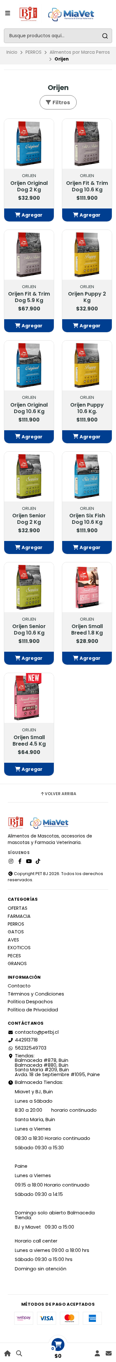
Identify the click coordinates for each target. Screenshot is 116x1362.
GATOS (16, 931)
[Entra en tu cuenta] (97, 1353)
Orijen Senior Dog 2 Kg (29, 518)
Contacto (19, 986)
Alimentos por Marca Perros (80, 52)
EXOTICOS (19, 947)
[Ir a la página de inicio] (7, 1353)
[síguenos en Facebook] (20, 861)
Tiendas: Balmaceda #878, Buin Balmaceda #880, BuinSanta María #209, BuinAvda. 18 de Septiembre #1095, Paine (57, 1065)
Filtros (61, 102)
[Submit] (105, 35)
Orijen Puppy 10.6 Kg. (87, 408)
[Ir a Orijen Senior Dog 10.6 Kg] (29, 587)
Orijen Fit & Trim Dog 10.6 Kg (87, 186)
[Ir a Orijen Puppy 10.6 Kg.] (87, 365)
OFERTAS (17, 908)
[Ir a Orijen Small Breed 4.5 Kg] (29, 698)
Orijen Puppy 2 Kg (87, 297)
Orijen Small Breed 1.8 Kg (87, 629)
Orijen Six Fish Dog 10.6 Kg (87, 518)
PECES (14, 955)
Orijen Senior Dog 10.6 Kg (29, 629)
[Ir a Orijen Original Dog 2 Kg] (29, 144)
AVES (13, 940)
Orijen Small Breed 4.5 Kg (29, 740)
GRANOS (17, 963)
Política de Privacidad (33, 1009)
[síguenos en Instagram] (11, 861)
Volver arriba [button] (60, 794)
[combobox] (58, 35)
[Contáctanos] (108, 1353)
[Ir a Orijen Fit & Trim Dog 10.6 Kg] (87, 144)
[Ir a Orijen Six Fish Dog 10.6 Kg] (87, 476)
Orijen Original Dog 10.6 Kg (29, 408)
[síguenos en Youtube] (29, 861)
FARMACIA (19, 916)
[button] (29, 214)
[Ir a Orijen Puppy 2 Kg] (87, 255)
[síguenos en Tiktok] (38, 861)
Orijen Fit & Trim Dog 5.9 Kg (29, 297)
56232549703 (30, 1048)
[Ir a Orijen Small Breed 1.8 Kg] (87, 587)
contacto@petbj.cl (37, 1032)
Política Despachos (30, 1001)
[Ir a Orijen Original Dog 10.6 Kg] (29, 365)
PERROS (33, 52)
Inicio (11, 52)
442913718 (26, 1040)
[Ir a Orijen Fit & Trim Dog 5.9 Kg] (29, 255)
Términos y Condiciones (36, 994)
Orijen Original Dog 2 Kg (29, 186)
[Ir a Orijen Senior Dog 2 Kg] (29, 476)
